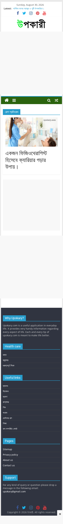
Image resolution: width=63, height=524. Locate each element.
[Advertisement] (31, 63)
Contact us (9, 465)
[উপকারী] (6, 100)
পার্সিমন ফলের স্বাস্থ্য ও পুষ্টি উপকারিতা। (28, 8)
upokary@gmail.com (14, 491)
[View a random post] (56, 100)
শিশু (4, 407)
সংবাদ (5, 412)
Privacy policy (10, 454)
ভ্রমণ (5, 396)
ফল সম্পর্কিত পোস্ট (10, 428)
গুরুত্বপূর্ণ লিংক (8, 365)
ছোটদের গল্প (7, 418)
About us (8, 460)
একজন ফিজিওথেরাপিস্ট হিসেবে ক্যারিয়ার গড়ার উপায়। (26, 160)
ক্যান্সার (5, 360)
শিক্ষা (5, 423)
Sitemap (7, 449)
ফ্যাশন (5, 385)
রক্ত (5, 354)
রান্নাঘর (6, 402)
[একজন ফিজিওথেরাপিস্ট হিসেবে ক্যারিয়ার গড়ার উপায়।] (31, 119)
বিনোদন (6, 391)
